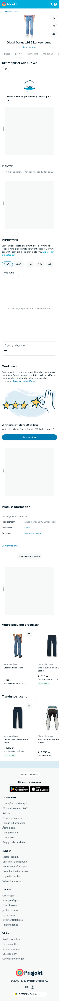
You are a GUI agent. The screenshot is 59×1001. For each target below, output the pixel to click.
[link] (18, 658)
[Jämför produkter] (54, 34)
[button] (54, 18)
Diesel (28, 527)
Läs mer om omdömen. (24, 381)
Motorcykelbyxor (12, 12)
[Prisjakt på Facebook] (26, 986)
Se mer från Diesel (11, 545)
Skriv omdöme (29, 47)
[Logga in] (55, 4)
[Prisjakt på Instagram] (32, 986)
